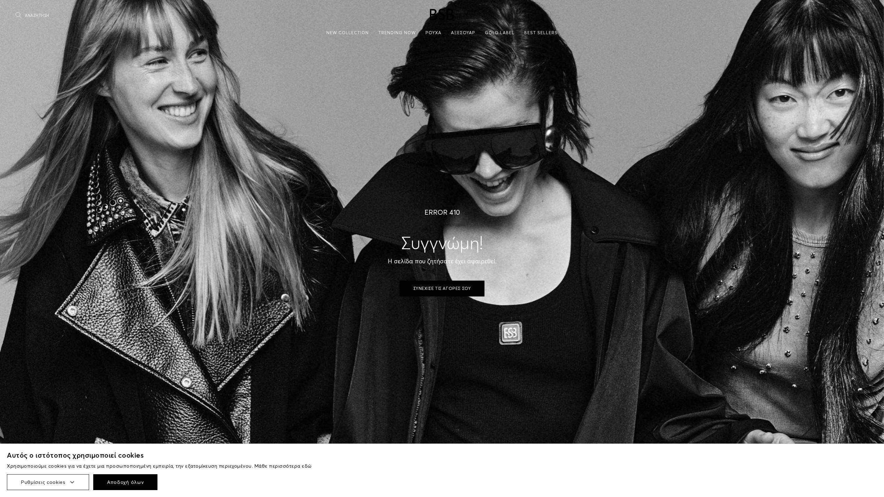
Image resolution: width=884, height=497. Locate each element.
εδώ (307, 466)
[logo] (442, 14)
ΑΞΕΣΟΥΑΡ (463, 32)
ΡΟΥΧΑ (433, 32)
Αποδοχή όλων (125, 482)
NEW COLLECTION (347, 32)
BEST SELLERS (541, 32)
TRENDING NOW (397, 32)
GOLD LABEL (500, 32)
